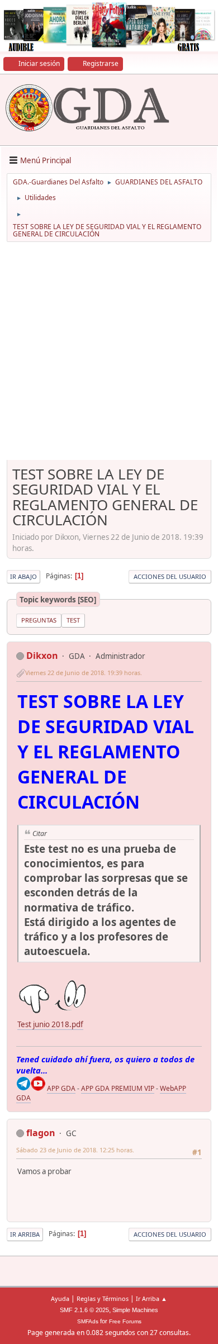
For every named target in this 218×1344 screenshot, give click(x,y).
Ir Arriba (25, 1234)
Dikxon (42, 655)
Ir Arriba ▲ (151, 1298)
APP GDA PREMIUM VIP (117, 1088)
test (73, 620)
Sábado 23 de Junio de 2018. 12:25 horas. (75, 1150)
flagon (40, 1133)
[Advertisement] (109, 355)
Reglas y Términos (103, 1298)
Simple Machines (135, 1310)
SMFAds (87, 1321)
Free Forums (125, 1321)
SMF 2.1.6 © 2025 (84, 1310)
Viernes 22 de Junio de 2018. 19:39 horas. (83, 672)
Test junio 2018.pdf (50, 1024)
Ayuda (60, 1298)
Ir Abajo (23, 576)
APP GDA (61, 1088)
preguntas (38, 620)
